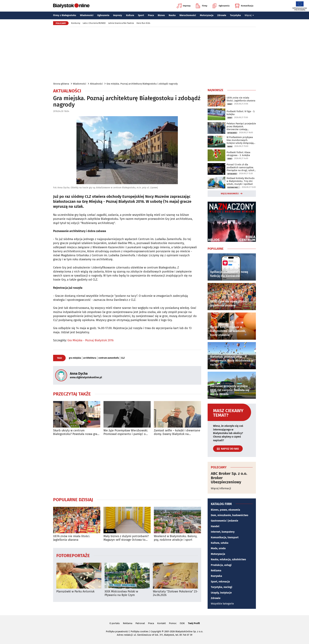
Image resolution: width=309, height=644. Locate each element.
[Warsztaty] (175, 576)
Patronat (140, 623)
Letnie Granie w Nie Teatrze (121, 23)
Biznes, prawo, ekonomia (225, 509)
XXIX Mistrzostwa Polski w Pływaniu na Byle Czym (121, 593)
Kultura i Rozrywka (234, 187)
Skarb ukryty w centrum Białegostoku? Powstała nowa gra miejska (75, 432)
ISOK (182, 623)
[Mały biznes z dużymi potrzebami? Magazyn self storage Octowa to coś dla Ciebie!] (127, 520)
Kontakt (161, 623)
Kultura (130, 15)
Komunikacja (247, 5)
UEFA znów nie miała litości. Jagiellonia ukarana (71, 538)
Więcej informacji (221, 488)
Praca (151, 15)
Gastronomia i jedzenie (224, 520)
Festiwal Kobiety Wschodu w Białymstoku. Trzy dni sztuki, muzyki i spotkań (241, 181)
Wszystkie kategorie (222, 603)
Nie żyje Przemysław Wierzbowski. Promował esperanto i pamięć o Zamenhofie (125, 432)
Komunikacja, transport (225, 537)
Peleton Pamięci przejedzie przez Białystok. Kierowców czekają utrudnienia (241, 126)
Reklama (216, 570)
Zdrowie (221, 15)
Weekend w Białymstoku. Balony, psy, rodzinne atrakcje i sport (175, 538)
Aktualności (96, 83)
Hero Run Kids (143, 23)
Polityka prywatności (117, 631)
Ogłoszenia (224, 5)
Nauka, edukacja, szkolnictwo (228, 559)
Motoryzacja (206, 15)
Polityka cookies (139, 631)
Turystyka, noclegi (221, 587)
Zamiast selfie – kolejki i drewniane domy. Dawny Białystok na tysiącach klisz (177, 432)
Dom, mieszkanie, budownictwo (229, 515)
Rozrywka (216, 575)
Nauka (172, 15)
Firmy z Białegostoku (64, 15)
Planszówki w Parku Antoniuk (75, 591)
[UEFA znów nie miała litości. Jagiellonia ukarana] (76, 520)
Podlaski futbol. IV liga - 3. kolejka (241, 113)
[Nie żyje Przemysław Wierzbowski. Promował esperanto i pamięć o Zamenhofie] (127, 414)
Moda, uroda (218, 548)
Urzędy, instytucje (221, 592)
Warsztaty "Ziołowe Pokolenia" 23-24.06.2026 (175, 593)
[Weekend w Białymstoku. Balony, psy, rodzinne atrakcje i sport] (177, 520)
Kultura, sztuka (219, 542)
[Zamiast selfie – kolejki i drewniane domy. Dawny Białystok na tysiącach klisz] (177, 414)
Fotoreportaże (73, 555)
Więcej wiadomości (230, 193)
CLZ (123, 358)
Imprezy (187, 5)
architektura (89, 358)
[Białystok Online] (71, 5)
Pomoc (173, 623)
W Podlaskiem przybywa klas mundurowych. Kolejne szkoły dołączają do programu (240, 140)
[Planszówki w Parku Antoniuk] (78, 576)
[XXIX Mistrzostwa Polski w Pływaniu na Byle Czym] (127, 576)
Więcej (248, 15)
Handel (215, 526)
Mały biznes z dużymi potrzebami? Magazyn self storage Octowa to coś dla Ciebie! (126, 538)
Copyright (156, 631)
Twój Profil (194, 623)
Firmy (204, 5)
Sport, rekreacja (220, 581)
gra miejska (75, 358)
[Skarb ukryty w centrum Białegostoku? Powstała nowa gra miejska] (76, 414)
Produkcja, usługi (221, 565)
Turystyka (235, 15)
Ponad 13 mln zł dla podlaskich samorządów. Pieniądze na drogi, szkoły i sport (241, 167)
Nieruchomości (187, 15)
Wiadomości (86, 15)
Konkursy (75, 23)
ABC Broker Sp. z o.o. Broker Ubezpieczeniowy (229, 477)
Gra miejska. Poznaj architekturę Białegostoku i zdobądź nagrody (142, 83)
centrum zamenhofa (108, 358)
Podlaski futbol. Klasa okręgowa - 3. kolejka (238, 154)
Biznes (161, 15)
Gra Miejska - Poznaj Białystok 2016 (90, 340)
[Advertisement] (154, 54)
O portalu (114, 623)
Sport (141, 15)
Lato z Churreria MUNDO (94, 23)
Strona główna (61, 83)
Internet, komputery (222, 531)
